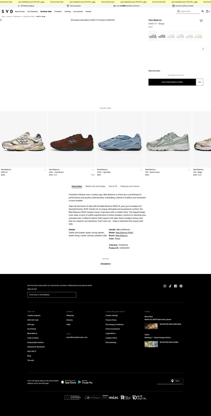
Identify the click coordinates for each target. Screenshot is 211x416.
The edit (30, 360)
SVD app (30, 325)
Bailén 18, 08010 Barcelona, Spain (158, 319)
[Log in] (202, 11)
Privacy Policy (111, 320)
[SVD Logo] (7, 11)
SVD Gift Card (32, 320)
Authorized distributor (36, 347)
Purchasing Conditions (115, 325)
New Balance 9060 (28, 16)
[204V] (120, 139)
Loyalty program (33, 315)
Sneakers (106, 264)
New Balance (17, 16)
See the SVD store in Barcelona (170, 324)
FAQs (68, 325)
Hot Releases (32, 11)
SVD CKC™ (31, 351)
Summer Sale (46, 11)
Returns (69, 320)
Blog (29, 356)
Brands (88, 11)
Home (3, 16)
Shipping (70, 315)
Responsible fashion (35, 342)
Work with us (32, 333)
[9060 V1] (23, 139)
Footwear (58, 11)
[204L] (72, 139)
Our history (31, 329)
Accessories (78, 11)
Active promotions (113, 329)
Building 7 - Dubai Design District (158, 338)
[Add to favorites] (201, 21)
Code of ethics (33, 338)
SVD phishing (111, 342)
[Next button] (203, 48)
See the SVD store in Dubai (169, 342)
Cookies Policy (111, 338)
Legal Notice (111, 333)
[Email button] (199, 82)
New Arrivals (20, 11)
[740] (168, 139)
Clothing (67, 11)
